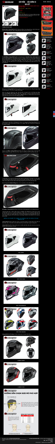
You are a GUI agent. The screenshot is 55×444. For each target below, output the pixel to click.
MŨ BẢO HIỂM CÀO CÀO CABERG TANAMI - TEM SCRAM (49, 70)
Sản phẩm (10, 439)
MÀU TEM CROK (21, 279)
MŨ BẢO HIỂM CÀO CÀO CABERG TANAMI (49, 52)
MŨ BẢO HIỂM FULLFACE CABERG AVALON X (49, 86)
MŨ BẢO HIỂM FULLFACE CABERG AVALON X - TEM (49, 81)
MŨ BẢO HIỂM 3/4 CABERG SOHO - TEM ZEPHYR (48, 75)
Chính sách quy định (23, 439)
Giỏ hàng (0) (49, 1)
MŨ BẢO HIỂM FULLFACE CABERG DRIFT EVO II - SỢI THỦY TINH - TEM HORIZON (49, 46)
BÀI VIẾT (27, 4)
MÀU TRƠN (21, 252)
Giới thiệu (7, 439)
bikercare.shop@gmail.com (48, 442)
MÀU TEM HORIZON (21, 305)
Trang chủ (3, 439)
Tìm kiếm (44, 1)
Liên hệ (3, 440)
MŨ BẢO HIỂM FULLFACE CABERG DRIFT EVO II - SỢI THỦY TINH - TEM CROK (49, 63)
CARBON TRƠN (21, 360)
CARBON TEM (21, 387)
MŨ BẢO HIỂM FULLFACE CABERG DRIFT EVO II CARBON (49, 40)
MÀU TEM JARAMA (21, 331)
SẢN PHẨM (22, 2)
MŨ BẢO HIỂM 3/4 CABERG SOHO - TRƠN (48, 57)
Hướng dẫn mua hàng (16, 439)
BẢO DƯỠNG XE (31, 2)
